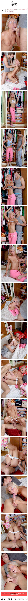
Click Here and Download (14, 594)
